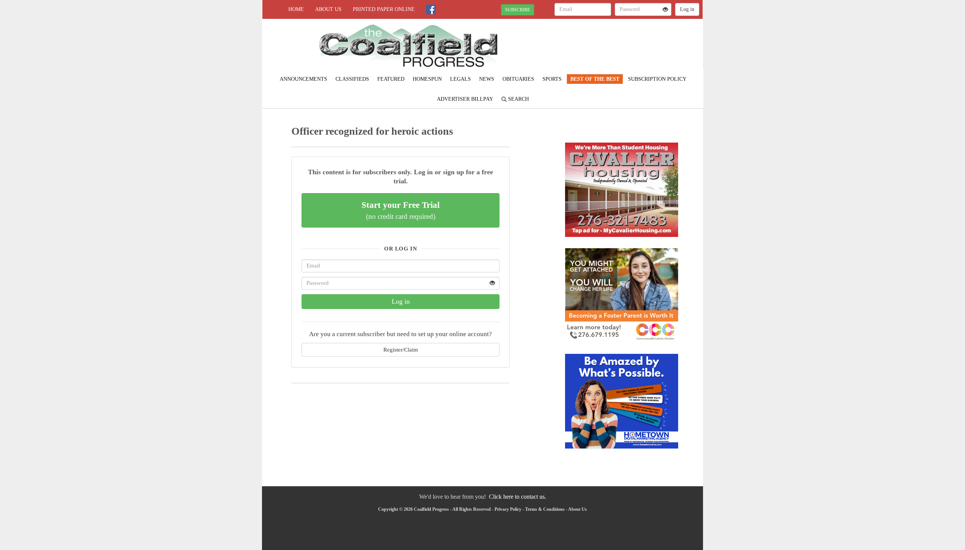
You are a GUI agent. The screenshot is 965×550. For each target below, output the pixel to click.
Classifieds (352, 79)
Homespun (427, 79)
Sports (552, 79)
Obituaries (518, 79)
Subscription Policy (657, 79)
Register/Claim (400, 349)
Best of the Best (594, 79)
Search (518, 99)
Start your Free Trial (400, 210)
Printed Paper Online (384, 9)
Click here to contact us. (517, 496)
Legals (460, 79)
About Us (328, 9)
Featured (390, 79)
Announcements (303, 79)
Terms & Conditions (545, 509)
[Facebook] (430, 9)
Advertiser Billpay (465, 99)
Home (296, 9)
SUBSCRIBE (517, 9)
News (486, 79)
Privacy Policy (508, 509)
